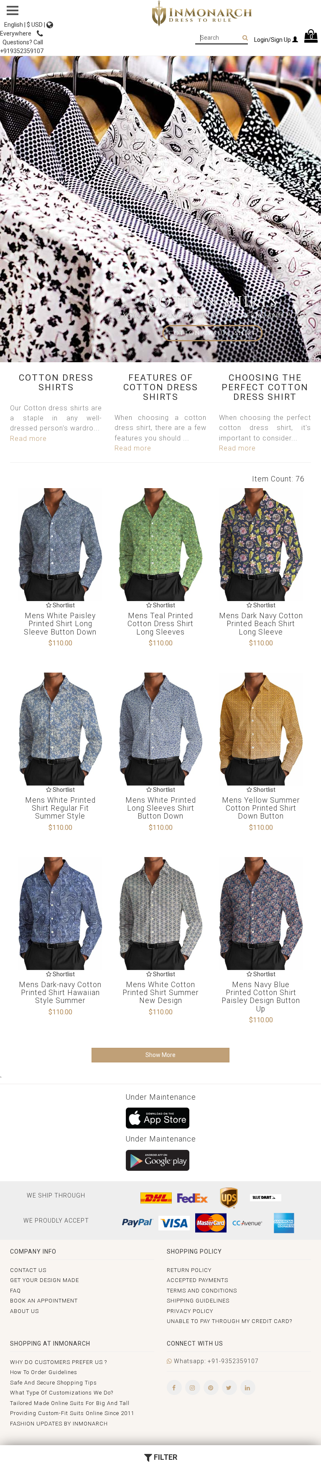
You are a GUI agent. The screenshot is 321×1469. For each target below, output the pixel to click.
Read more (28, 439)
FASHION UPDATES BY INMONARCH (59, 1423)
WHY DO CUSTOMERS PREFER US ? (58, 1362)
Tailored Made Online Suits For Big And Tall (70, 1403)
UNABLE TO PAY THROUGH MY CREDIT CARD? (229, 1321)
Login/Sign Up (273, 39)
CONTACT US (28, 1270)
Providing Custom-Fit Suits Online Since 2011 (72, 1413)
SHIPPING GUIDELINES (198, 1301)
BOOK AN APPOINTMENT (44, 1301)
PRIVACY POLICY (190, 1311)
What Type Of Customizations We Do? (61, 1393)
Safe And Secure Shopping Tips (53, 1382)
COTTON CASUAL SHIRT (212, 333)
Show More (160, 1055)
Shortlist (63, 605)
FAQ (15, 1290)
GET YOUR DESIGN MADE (44, 1280)
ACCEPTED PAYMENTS (197, 1280)
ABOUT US (24, 1311)
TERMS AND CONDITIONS (202, 1290)
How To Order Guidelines (43, 1372)
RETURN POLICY (189, 1270)
